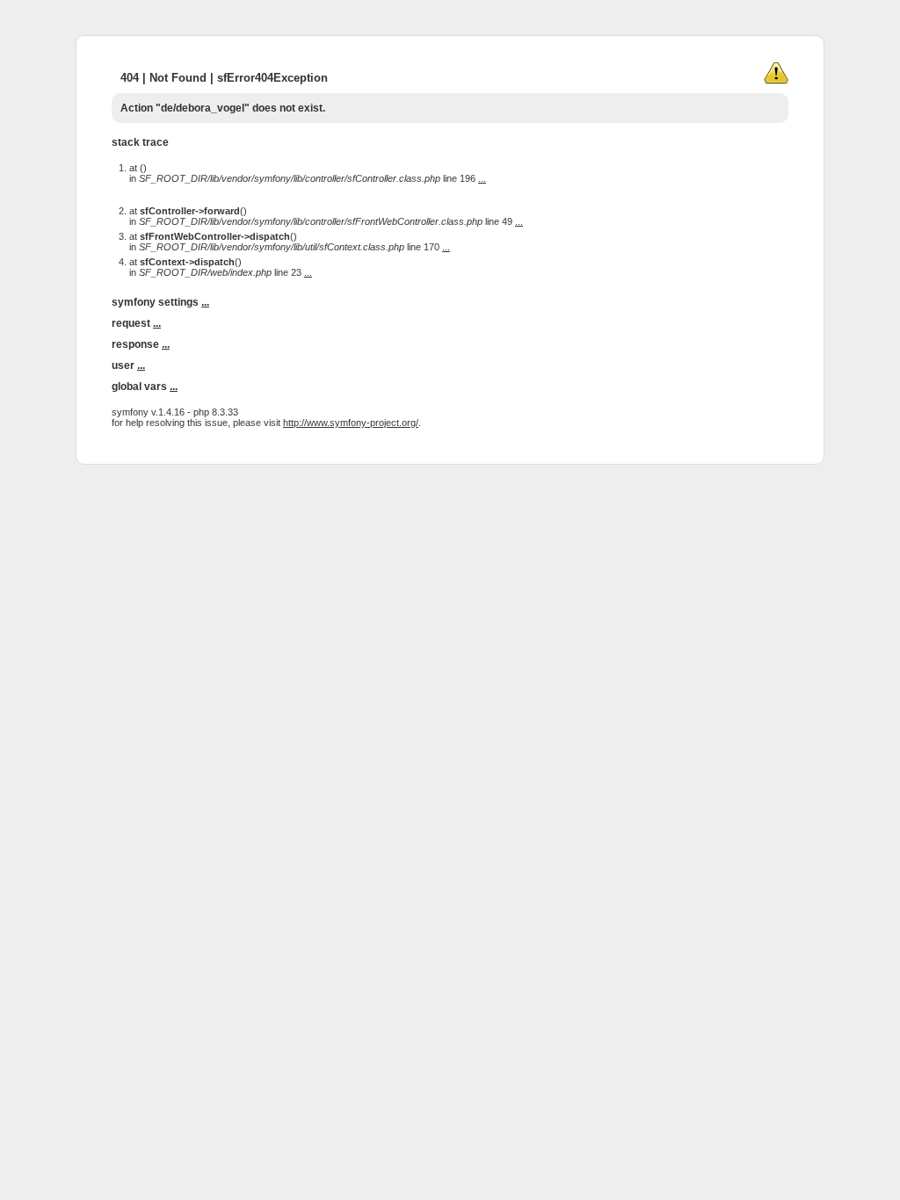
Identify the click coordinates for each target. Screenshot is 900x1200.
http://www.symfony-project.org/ (350, 422)
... (482, 178)
